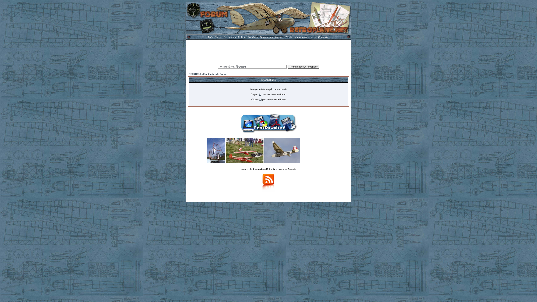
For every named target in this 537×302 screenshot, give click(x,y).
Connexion (323, 37)
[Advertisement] (268, 51)
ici (260, 94)
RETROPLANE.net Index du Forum (208, 74)
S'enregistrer (266, 37)
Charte (218, 37)
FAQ (210, 37)
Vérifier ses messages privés (301, 37)
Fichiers (242, 37)
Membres (253, 37)
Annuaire (279, 37)
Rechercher (230, 37)
